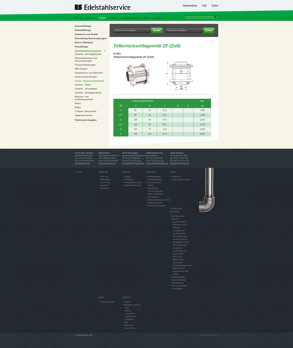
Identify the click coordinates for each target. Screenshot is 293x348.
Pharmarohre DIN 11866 (180, 272)
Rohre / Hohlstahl (84, 42)
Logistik (127, 177)
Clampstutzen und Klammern (89, 73)
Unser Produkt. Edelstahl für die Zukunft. (180, 225)
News (146, 18)
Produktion (128, 180)
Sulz (127, 308)
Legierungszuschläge (181, 180)
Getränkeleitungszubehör (88, 51)
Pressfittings (81, 46)
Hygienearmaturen (84, 115)
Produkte (102, 18)
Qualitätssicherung (132, 185)
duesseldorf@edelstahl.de (133, 163)
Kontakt (157, 18)
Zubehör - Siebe (82, 84)
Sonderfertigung (155, 203)
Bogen (78, 107)
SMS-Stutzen (81, 69)
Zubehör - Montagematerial (88, 92)
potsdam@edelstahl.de (179, 163)
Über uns (78, 18)
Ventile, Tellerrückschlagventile (89, 80)
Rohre (78, 103)
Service (90, 18)
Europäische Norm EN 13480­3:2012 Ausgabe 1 (181, 245)
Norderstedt (130, 316)
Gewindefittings (83, 26)
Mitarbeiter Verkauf (132, 305)
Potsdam (129, 319)
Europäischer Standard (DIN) (179, 232)
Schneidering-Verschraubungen (179, 284)
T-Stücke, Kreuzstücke (85, 111)
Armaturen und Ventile (86, 34)
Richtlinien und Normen (178, 217)
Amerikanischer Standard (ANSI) (180, 237)
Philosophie (105, 180)
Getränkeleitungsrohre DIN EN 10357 (182, 266)
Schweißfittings (83, 30)
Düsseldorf (130, 314)
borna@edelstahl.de (107, 163)
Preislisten (176, 177)
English (215, 5)
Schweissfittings (155, 180)
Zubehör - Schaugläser (86, 88)
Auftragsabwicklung (132, 182)
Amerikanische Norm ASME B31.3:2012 (179, 254)
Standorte (104, 185)
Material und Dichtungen (178, 261)
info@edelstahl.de (82, 163)
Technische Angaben (130, 18)
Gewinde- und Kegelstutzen (88, 54)
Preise (114, 18)
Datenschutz (129, 328)
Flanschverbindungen (85, 65)
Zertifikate (104, 188)
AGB (204, 5)
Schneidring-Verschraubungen (91, 38)
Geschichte (105, 182)
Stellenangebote (190, 5)
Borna (128, 311)
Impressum (129, 325)
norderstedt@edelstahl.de (157, 163)
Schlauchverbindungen (86, 76)
